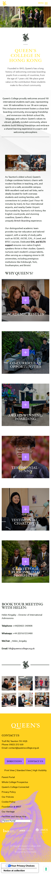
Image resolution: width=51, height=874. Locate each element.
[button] (20, 837)
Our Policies (8, 797)
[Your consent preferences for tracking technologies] (46, 869)
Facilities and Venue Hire (14, 817)
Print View (9, 770)
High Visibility (40, 770)
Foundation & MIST (11, 807)
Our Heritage (8, 812)
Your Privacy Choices (23, 865)
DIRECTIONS (14, 761)
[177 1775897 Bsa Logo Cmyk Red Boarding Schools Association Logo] (9, 830)
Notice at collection (14, 870)
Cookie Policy (8, 802)
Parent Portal (8, 777)
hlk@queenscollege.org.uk (21, 649)
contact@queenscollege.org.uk (23, 748)
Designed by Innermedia (25, 852)
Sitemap (21, 849)
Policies (29, 849)
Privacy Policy (9, 792)
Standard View (23, 770)
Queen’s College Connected (15, 787)
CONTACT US (35, 761)
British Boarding (22, 221)
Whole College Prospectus (15, 782)
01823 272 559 (16, 745)
